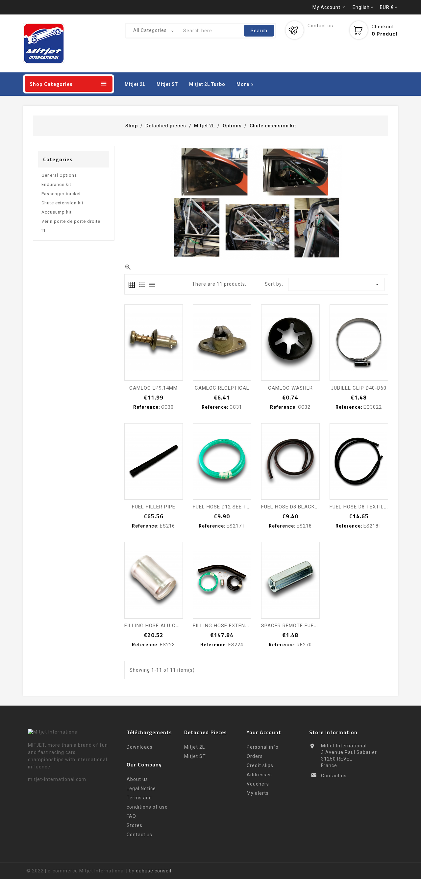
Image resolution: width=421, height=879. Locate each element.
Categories (58, 159)
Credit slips (260, 765)
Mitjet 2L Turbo (207, 84)
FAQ (131, 816)
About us (137, 779)
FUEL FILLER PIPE (153, 507)
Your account (264, 732)
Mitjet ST (167, 84)
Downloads (140, 747)
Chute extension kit (62, 202)
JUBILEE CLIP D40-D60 (358, 388)
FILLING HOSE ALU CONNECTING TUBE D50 (177, 626)
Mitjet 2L (135, 84)
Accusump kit (56, 212)
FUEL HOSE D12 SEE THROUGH (230, 507)
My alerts (258, 793)
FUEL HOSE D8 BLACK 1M (292, 507)
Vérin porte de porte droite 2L (70, 226)
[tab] (132, 285)
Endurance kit (56, 184)
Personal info (263, 747)
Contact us (320, 25)
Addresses (259, 774)
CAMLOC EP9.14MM (153, 388)
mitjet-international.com (57, 779)
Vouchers (258, 784)
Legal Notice (141, 788)
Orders (255, 756)
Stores (134, 825)
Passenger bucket (61, 193)
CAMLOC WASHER (290, 388)
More (246, 85)
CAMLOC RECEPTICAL (222, 388)
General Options (59, 175)
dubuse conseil (153, 870)
